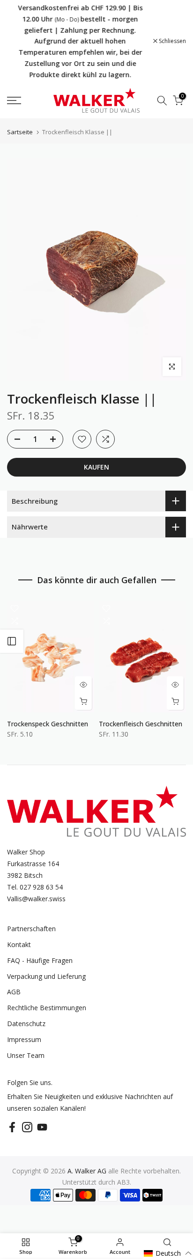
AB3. (124, 1182)
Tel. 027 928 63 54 (35, 887)
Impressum (24, 1039)
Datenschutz (26, 1023)
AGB (14, 991)
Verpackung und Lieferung (46, 976)
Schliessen (171, 41)
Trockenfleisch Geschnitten (140, 723)
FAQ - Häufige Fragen (40, 960)
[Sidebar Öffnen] (11, 641)
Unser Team (26, 1055)
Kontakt (19, 944)
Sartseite (20, 132)
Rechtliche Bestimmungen (46, 1007)
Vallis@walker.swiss (36, 898)
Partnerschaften (31, 928)
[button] (168, 1253)
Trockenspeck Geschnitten (47, 723)
